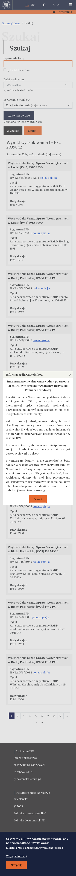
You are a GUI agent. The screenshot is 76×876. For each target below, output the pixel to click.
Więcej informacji (16, 856)
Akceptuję (16, 865)
